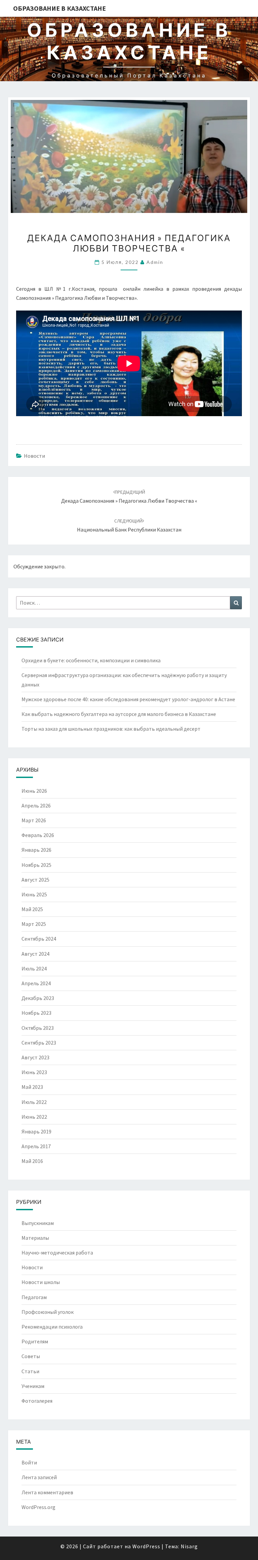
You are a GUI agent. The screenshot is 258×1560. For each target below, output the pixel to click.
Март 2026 (34, 820)
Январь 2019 (36, 1131)
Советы (31, 1356)
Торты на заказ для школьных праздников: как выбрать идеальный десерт (111, 728)
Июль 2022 (34, 1102)
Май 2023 (32, 1086)
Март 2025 (34, 924)
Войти (29, 1462)
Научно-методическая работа (57, 1252)
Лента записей (39, 1477)
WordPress (146, 1546)
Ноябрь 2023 (36, 1012)
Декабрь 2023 (38, 998)
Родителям (35, 1341)
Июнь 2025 (34, 894)
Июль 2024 (34, 968)
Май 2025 (32, 909)
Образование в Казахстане (59, 8)
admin (154, 262)
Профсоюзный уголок (48, 1311)
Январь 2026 (36, 849)
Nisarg (189, 1546)
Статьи (30, 1371)
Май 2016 (32, 1161)
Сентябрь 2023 (39, 1042)
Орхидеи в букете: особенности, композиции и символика (91, 660)
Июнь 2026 (34, 790)
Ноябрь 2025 (36, 864)
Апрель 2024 (36, 983)
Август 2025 (35, 879)
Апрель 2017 (36, 1146)
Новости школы (41, 1282)
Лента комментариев (47, 1492)
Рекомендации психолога (52, 1326)
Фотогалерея (37, 1400)
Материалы (35, 1237)
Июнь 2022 (34, 1116)
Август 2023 (35, 1057)
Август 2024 (35, 953)
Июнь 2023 (34, 1072)
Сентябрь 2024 (39, 938)
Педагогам (34, 1297)
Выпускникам (38, 1223)
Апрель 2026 (36, 805)
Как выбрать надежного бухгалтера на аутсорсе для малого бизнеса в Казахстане (119, 714)
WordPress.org (38, 1507)
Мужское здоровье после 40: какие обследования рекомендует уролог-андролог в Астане (128, 699)
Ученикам (33, 1386)
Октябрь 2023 (38, 1027)
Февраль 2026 (38, 835)
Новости (34, 455)
